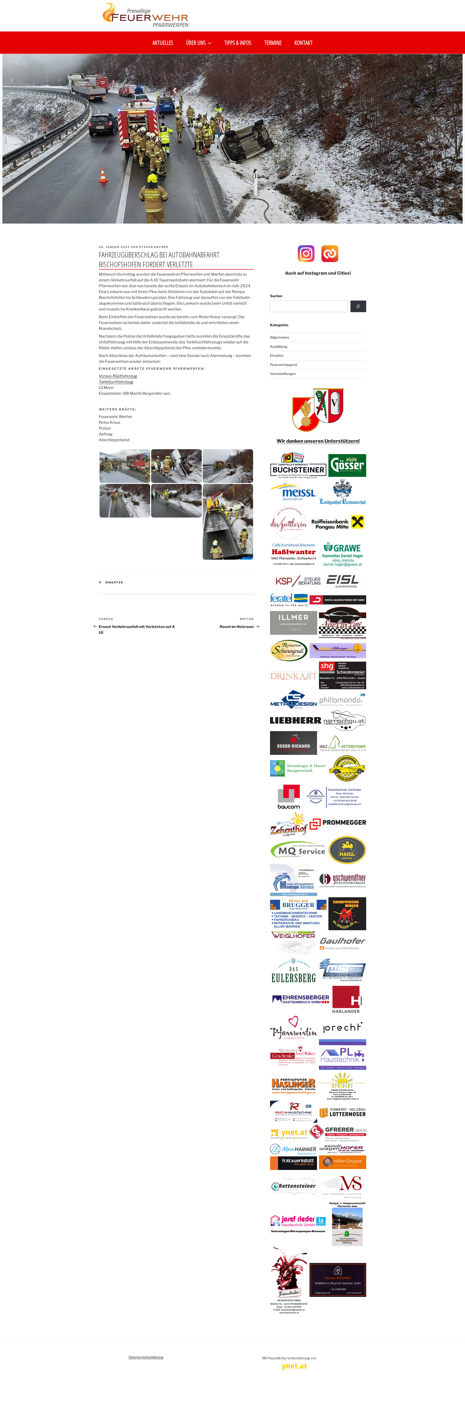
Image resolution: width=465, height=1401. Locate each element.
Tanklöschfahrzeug (116, 381)
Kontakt (303, 42)
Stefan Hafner (153, 247)
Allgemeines (279, 337)
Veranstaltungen (283, 374)
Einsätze (115, 582)
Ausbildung (278, 346)
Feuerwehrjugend (283, 365)
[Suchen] (358, 306)
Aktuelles (163, 42)
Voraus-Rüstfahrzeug (118, 376)
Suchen (276, 296)
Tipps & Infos (237, 42)
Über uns (196, 42)
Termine (273, 42)
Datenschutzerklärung (146, 1357)
